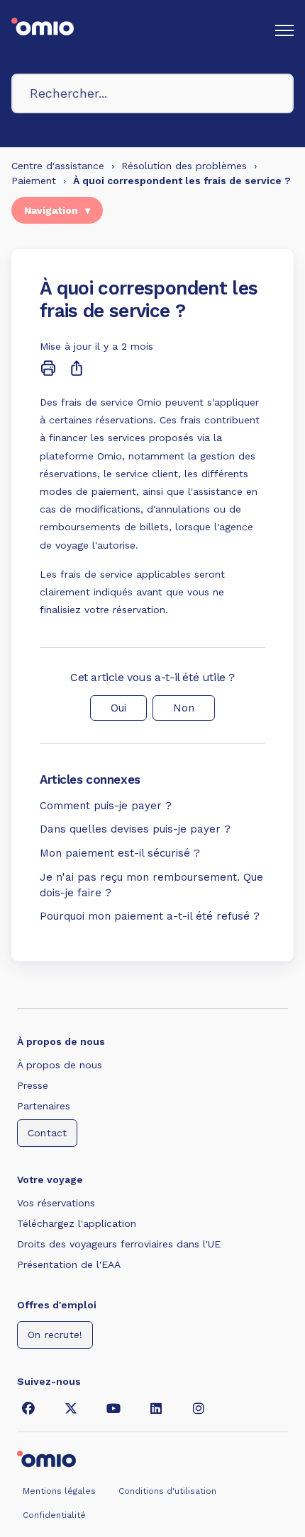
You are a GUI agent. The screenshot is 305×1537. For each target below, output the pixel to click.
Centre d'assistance (57, 165)
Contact (47, 1132)
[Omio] (46, 1457)
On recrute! (55, 1334)
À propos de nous (59, 1064)
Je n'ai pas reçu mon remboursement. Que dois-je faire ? (151, 885)
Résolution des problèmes (184, 165)
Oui (118, 708)
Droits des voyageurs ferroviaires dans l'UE (119, 1244)
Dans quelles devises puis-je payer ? (135, 829)
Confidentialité (54, 1515)
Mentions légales (59, 1491)
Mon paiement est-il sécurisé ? (120, 853)
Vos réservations (56, 1203)
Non (183, 708)
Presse (32, 1085)
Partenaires (43, 1106)
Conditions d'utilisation (167, 1491)
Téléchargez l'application (76, 1223)
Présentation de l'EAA (69, 1264)
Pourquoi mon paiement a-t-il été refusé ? (150, 916)
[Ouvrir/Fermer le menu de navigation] (284, 30)
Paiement (33, 180)
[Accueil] (42, 30)
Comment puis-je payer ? (106, 805)
